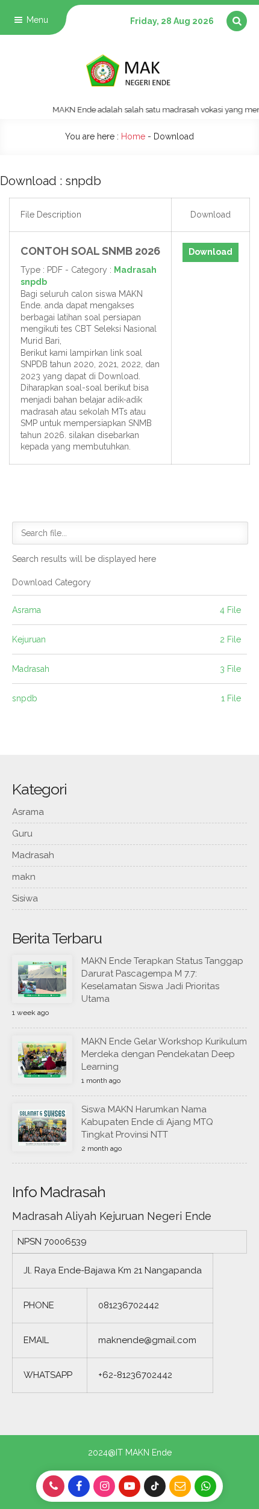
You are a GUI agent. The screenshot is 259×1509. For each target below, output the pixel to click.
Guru (22, 833)
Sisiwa (25, 898)
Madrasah (135, 270)
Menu (36, 20)
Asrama (26, 610)
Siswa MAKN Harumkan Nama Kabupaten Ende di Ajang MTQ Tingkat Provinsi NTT (147, 1122)
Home (133, 136)
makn (24, 876)
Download (210, 252)
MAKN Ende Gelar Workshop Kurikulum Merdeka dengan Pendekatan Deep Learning (164, 1054)
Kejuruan (29, 639)
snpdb (33, 282)
